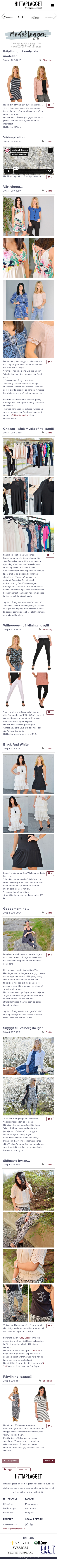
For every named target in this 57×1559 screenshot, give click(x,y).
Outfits (49, 141)
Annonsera (30, 1508)
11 (51, 955)
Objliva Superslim (19, 415)
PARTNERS (28, 1538)
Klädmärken (8, 1504)
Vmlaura (36, 1350)
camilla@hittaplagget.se (14, 1528)
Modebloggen (31, 1504)
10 (50, 555)
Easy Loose (25, 1338)
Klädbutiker (8, 1512)
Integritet (29, 1512)
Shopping (47, 60)
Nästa (48, 1461)
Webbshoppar (9, 1508)
